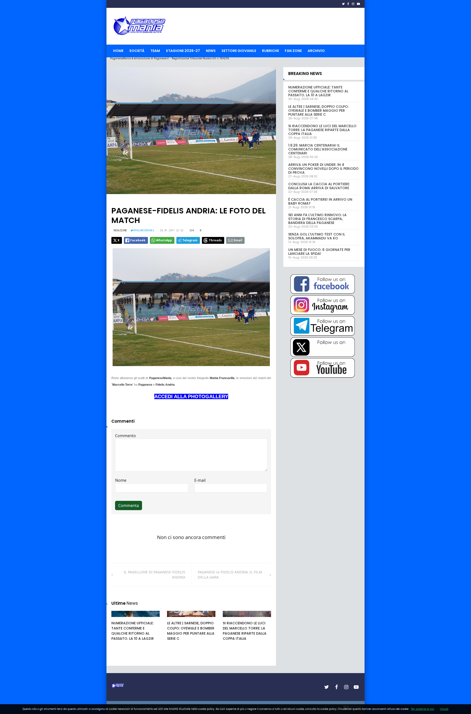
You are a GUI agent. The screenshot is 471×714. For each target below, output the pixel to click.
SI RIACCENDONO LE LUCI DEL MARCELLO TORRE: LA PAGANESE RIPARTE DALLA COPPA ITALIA (244, 631)
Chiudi (444, 709)
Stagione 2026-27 (183, 50)
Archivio (316, 50)
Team (155, 50)
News (211, 50)
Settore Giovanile (239, 50)
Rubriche (270, 50)
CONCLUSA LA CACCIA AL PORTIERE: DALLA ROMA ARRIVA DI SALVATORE (319, 186)
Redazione (120, 230)
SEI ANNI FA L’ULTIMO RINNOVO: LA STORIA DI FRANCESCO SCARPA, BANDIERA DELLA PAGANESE (317, 218)
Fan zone (293, 50)
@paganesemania (143, 230)
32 (119, 618)
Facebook (137, 240)
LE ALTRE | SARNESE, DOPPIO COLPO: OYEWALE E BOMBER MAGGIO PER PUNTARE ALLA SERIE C (190, 631)
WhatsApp (164, 240)
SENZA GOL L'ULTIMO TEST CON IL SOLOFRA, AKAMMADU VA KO (316, 236)
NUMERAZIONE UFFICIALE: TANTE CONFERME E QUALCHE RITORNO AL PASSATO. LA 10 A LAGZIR (132, 631)
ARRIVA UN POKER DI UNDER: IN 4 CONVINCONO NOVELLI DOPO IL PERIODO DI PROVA (323, 168)
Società (136, 50)
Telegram (190, 240)
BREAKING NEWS (305, 73)
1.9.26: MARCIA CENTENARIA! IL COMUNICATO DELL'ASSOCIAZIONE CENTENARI (317, 149)
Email (238, 240)
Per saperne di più (422, 709)
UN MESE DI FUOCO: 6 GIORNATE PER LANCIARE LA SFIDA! (319, 251)
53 (174, 618)
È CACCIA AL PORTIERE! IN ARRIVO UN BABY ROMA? (320, 201)
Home (118, 50)
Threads (215, 240)
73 (230, 618)
